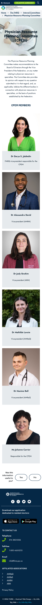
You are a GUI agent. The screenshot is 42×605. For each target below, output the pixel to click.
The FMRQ (14, 12)
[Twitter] (24, 501)
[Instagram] (18, 501)
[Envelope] (29, 501)
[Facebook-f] (13, 501)
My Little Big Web (25, 602)
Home (3, 12)
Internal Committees (31, 12)
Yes (21, 477)
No (34, 477)
